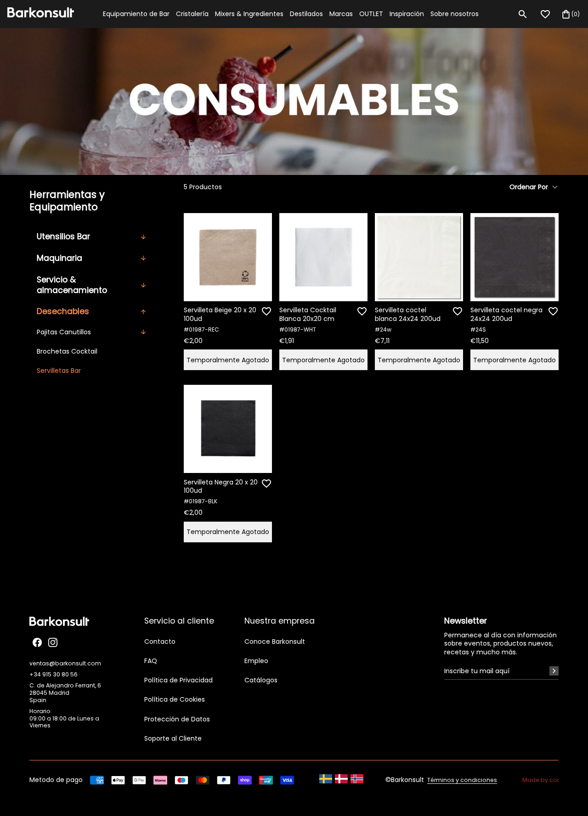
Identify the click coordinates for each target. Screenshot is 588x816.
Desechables (63, 311)
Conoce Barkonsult (274, 641)
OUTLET (371, 13)
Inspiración (407, 13)
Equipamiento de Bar (136, 13)
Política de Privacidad (178, 680)
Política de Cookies (174, 699)
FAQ (150, 661)
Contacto (159, 641)
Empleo (256, 661)
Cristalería (192, 13)
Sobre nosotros (454, 13)
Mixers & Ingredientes (249, 13)
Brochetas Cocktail (67, 351)
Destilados (306, 13)
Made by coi (540, 780)
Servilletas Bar (59, 370)
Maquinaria (59, 258)
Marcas (341, 13)
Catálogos (260, 680)
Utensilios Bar (63, 236)
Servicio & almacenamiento (72, 285)
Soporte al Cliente (173, 738)
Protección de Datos (177, 719)
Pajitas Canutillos (64, 332)
